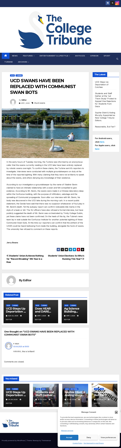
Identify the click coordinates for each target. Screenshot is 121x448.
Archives (23, 62)
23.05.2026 (101, 399)
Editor (24, 100)
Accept (69, 437)
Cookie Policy (77, 443)
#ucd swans (39, 103)
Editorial (74, 389)
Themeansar (46, 440)
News (15, 56)
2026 (8, 305)
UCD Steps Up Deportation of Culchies (16, 311)
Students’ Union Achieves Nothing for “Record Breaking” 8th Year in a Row (25, 258)
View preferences (108, 437)
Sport (107, 56)
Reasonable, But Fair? (105, 126)
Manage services (67, 430)
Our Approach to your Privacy (94, 443)
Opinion (94, 56)
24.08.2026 (13, 399)
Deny (89, 437)
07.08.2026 (72, 399)
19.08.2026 (42, 399)
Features (28, 56)
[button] (116, 412)
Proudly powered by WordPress (14, 440)
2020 (12, 75)
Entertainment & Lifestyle (54, 56)
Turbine (8, 62)
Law (101, 389)
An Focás (80, 56)
